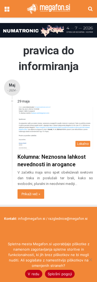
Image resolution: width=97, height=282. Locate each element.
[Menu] (6, 11)
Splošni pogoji (60, 274)
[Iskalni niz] (90, 11)
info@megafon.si (31, 219)
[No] (90, 259)
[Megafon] (48, 9)
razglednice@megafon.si (68, 219)
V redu (34, 274)
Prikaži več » (31, 194)
